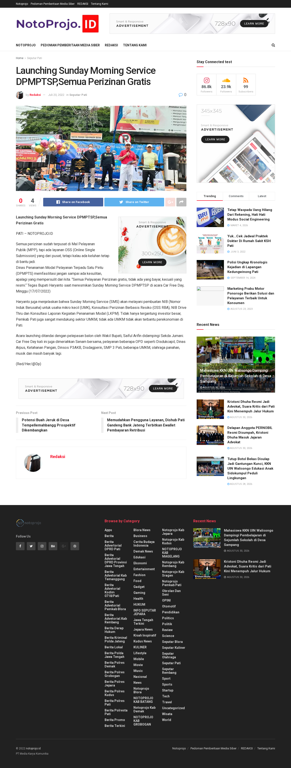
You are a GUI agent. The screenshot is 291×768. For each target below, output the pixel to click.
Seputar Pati (34, 58)
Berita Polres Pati (115, 702)
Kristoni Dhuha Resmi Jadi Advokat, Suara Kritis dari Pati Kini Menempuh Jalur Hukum (251, 406)
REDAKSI (82, 3)
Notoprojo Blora (141, 690)
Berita (109, 536)
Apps (108, 530)
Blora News (142, 530)
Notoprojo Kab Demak (144, 709)
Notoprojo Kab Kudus (173, 541)
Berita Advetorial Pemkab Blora (115, 605)
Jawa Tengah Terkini (143, 621)
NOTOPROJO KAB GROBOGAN (143, 720)
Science (168, 636)
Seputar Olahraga (169, 655)
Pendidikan (170, 612)
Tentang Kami (99, 3)
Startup (167, 690)
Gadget (139, 587)
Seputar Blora (172, 642)
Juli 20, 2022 (56, 95)
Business (140, 536)
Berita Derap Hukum (114, 630)
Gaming (139, 593)
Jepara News (143, 629)
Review (167, 630)
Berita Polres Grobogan (115, 674)
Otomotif (169, 606)
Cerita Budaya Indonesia (144, 543)
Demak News (143, 551)
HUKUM (139, 604)
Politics (168, 618)
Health (138, 598)
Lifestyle (139, 653)
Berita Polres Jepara (115, 683)
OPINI (166, 600)
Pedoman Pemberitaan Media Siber (53, 3)
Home (19, 58)
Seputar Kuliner (173, 647)
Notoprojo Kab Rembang (173, 564)
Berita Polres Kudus (115, 693)
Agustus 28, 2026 (240, 484)
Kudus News (142, 641)
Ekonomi (140, 563)
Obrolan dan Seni (171, 592)
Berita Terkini (115, 726)
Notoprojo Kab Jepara (173, 531)
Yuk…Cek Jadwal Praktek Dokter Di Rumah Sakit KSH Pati (249, 241)
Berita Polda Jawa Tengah (114, 655)
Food (137, 581)
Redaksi (35, 95)
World (166, 720)
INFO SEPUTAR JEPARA (144, 612)
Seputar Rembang (169, 670)
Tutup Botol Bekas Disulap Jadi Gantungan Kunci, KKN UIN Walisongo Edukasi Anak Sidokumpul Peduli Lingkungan (250, 468)
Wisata (167, 714)
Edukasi (139, 557)
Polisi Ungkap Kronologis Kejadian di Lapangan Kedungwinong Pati (247, 267)
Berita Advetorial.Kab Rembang (116, 618)
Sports (167, 684)
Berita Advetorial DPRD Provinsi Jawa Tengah (116, 560)
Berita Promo (115, 720)
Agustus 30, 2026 (213, 387)
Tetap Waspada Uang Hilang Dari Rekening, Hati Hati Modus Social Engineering (249, 214)
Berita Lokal (114, 647)
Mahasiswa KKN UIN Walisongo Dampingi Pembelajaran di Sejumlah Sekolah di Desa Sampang (235, 376)
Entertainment (144, 569)
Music (138, 671)
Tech (166, 696)
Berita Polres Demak (115, 664)
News (137, 682)
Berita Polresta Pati (116, 712)
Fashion (139, 575)
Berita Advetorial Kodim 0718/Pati (112, 590)
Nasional (140, 677)
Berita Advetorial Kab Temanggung (116, 575)
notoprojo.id (33, 748)
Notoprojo (22, 3)
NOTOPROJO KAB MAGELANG (172, 552)
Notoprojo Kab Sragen (173, 573)
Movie (138, 665)
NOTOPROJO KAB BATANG (143, 700)
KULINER (140, 647)
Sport (166, 678)
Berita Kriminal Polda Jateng (116, 639)
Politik (167, 624)
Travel (167, 702)
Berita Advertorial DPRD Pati (113, 545)
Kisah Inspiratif (144, 635)
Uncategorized (173, 708)
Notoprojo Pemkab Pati (171, 583)
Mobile (138, 659)
